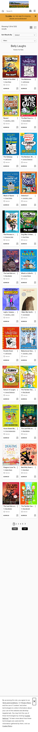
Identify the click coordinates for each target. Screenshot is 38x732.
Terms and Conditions (10, 703)
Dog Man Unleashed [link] (27, 235)
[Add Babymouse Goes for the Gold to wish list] (35, 360)
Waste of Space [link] (8, 196)
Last (25, 529)
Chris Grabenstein (10, 431)
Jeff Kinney (26, 82)
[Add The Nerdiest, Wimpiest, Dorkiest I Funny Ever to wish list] (35, 166)
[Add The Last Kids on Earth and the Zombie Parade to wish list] (17, 515)
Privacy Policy (26, 703)
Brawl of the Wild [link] (9, 79)
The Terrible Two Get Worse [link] (27, 506)
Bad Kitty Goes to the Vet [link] (27, 467)
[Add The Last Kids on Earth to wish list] (35, 438)
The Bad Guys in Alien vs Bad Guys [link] (27, 118)
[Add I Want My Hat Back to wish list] (35, 321)
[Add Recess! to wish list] (17, 127)
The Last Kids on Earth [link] (27, 429)
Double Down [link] (8, 351)
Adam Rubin (8, 470)
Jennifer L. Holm (9, 121)
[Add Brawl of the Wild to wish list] (17, 88)
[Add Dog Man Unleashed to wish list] (35, 244)
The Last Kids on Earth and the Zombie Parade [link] (9, 506)
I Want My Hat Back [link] (27, 312)
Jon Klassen (26, 315)
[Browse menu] (34, 11)
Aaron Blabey (27, 121)
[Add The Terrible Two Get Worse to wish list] (35, 515)
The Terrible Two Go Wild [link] (27, 390)
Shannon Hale (9, 237)
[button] (31, 28)
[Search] (3, 11)
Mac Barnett (26, 392)
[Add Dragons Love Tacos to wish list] (17, 477)
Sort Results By (7, 35)
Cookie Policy (7, 726)
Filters (5, 41)
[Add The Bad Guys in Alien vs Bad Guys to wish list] (35, 127)
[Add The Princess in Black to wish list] (17, 244)
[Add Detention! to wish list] (35, 205)
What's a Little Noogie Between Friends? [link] (27, 273)
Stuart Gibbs (8, 198)
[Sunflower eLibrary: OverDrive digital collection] (19, 4)
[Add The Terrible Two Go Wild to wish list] (35, 399)
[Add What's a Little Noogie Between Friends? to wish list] (35, 282)
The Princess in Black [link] (9, 235)
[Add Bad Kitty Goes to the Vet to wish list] (35, 477)
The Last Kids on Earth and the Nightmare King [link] (9, 273)
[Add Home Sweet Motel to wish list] (17, 438)
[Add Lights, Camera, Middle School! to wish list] (17, 321)
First (14, 529)
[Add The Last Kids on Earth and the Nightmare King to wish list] (17, 282)
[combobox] (15, 11)
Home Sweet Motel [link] (9, 429)
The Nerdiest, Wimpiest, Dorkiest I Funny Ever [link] (27, 157)
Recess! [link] (6, 118)
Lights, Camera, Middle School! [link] (9, 312)
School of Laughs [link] (9, 390)
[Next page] (25, 524)
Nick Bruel (26, 470)
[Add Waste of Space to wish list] (17, 205)
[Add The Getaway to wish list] (17, 166)
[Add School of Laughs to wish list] (17, 399)
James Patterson (27, 159)
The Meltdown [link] (26, 79)
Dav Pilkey (8, 82)
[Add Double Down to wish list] (17, 360)
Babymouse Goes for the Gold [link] (27, 351)
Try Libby (8, 16)
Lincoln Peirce (27, 276)
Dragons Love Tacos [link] (9, 467)
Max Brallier (8, 276)
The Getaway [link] (7, 157)
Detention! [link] (24, 196)
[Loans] (30, 11)
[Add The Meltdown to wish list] (35, 88)
